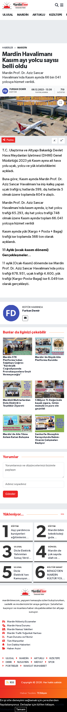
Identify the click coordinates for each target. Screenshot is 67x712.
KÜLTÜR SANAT (55, 567)
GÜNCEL (52, 547)
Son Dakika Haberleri (18, 644)
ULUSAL (8, 14)
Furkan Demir (31, 310)
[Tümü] (62, 514)
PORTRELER (12, 666)
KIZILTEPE (55, 14)
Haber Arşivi (14, 648)
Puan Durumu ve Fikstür (20, 637)
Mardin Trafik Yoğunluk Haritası (24, 633)
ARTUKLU (38, 14)
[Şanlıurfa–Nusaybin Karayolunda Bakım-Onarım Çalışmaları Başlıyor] (49, 423)
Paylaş (10, 140)
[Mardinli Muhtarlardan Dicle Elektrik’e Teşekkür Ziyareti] (17, 389)
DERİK (9, 662)
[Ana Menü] (61, 5)
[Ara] (57, 5)
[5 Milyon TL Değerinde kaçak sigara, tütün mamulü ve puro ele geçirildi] (49, 389)
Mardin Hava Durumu (18, 625)
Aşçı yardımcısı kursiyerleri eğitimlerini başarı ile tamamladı (20, 534)
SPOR (51, 662)
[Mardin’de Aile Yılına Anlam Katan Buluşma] (17, 423)
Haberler (7, 48)
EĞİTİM (15, 526)
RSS (11, 682)
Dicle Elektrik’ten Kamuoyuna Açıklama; (21, 575)
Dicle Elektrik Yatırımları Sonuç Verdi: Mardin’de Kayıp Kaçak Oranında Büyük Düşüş (22, 554)
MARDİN (22, 14)
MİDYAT (38, 662)
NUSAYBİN (23, 662)
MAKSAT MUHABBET (35, 666)
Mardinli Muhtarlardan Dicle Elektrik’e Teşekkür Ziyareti (16, 403)
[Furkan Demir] (11, 313)
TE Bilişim (42, 693)
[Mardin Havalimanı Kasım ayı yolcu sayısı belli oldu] (33, 116)
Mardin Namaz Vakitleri (20, 629)
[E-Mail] (25, 318)
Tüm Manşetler (15, 641)
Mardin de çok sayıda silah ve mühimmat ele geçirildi (55, 554)
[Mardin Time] (15, 5)
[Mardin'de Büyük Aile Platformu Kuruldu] (49, 346)
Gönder (10, 494)
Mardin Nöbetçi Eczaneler (21, 621)
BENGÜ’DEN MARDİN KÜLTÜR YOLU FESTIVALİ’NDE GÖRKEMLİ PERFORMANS (56, 575)
